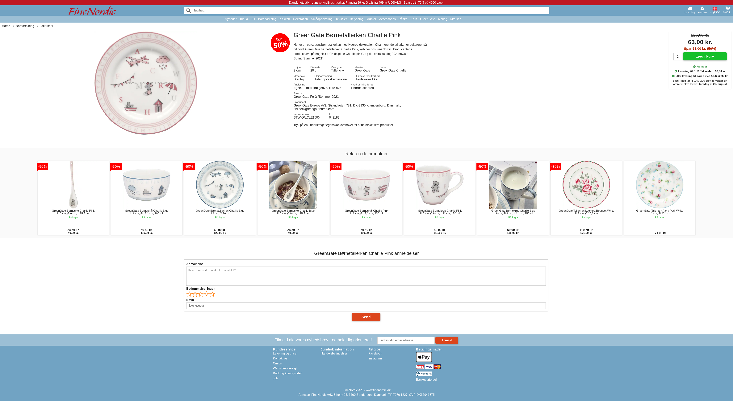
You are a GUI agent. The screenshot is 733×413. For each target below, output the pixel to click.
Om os (277, 363)
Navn (190, 300)
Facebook (375, 353)
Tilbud (244, 19)
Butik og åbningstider (287, 373)
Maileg (442, 19)
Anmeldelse (194, 264)
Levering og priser (285, 353)
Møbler (371, 19)
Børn (413, 19)
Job (275, 378)
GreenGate (427, 19)
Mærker (455, 19)
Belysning (356, 19)
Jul (253, 19)
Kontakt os (280, 358)
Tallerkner (338, 70)
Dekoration (300, 19)
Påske (403, 19)
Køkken (284, 19)
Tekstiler (341, 19)
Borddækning (267, 19)
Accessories (387, 19)
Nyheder (231, 19)
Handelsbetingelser (334, 353)
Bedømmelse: (200, 288)
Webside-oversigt (285, 368)
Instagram (375, 358)
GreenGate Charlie (393, 70)
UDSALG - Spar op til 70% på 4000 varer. (416, 2)
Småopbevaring (322, 19)
